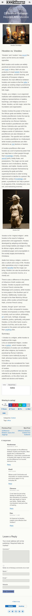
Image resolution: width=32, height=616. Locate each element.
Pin (21, 409)
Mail (29, 409)
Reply (9, 464)
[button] (9, 611)
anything (8, 329)
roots (6, 69)
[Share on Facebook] (10, 405)
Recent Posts (11, 385)
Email (5, 578)
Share (5, 409)
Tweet (13, 409)
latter (25, 82)
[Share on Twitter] (24, 405)
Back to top (17, 601)
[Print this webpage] (28, 405)
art (3, 317)
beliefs (17, 72)
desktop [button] (21, 606)
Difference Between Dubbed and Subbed (24, 432)
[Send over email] (20, 405)
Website (5, 584)
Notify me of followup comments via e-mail (16, 568)
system (8, 345)
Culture (13, 418)
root (13, 144)
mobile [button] (10, 606)
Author (4, 385)
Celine (12, 388)
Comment (6, 549)
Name (5, 571)
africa (9, 420)
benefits (10, 268)
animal (4, 158)
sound (24, 55)
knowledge (9, 156)
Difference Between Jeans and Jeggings (8, 432)
